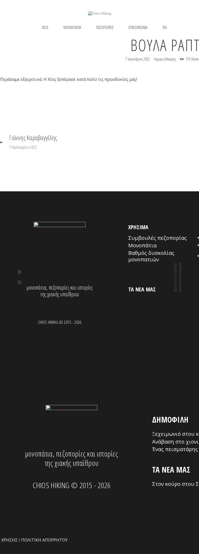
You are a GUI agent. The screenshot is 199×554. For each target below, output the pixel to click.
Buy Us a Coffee (175, 277)
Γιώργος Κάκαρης (165, 58)
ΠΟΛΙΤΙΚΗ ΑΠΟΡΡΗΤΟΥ (44, 540)
